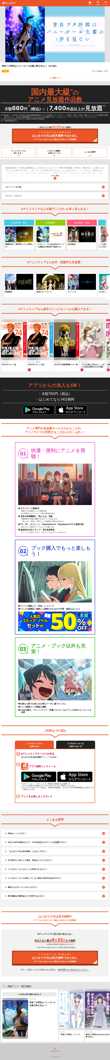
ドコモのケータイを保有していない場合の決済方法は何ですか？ (35, 878)
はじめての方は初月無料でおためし (55, 135)
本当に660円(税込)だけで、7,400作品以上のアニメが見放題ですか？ (37, 842)
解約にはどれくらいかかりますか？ (23, 887)
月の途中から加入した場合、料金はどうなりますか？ (30, 860)
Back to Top (55, 1051)
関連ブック (56, 78)
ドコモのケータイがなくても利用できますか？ (27, 869)
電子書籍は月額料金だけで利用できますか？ (26, 896)
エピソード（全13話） (14, 187)
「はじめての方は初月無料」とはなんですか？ (27, 851)
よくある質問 (90, 152)
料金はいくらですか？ (17, 833)
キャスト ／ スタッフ (13, 196)
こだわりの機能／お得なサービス (54, 152)
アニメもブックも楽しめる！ (18, 152)
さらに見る (55, 176)
